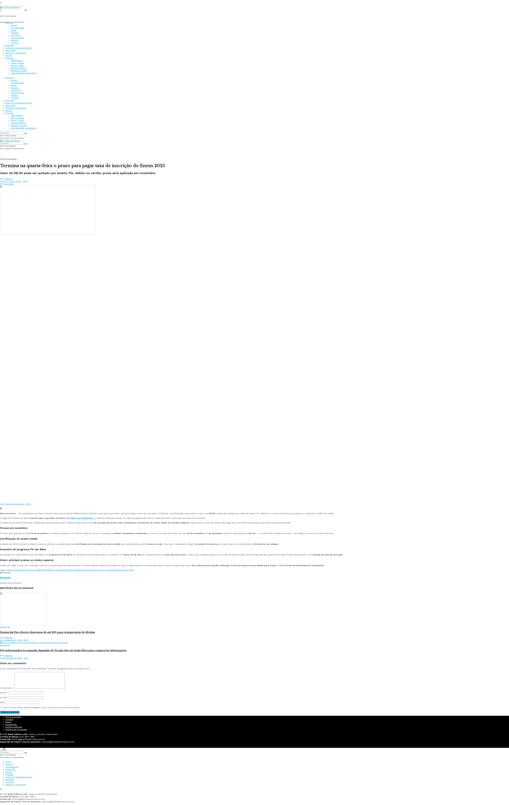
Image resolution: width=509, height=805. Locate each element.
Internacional (17, 38)
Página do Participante (82, 518)
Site (2, 702)
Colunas (9, 58)
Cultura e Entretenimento (18, 48)
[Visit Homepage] (10, 7)
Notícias (9, 22)
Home (3, 159)
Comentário (7, 688)
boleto (9, 570)
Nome (4, 692)
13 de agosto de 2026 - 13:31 (14, 658)
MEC (66, 570)
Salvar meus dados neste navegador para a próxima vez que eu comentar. (41, 707)
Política (14, 40)
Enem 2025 (54, 570)
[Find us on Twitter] (1, 3)
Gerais (14, 25)
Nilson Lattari (17, 65)
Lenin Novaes (17, 63)
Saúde (8, 55)
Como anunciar (13, 717)
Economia (16, 35)
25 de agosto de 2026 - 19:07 (14, 640)
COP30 (45, 570)
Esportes (9, 45)
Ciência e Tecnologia (15, 53)
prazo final (89, 570)
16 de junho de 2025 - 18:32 (14, 181)
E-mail (4, 697)
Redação (8, 179)
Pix (82, 570)
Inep (62, 570)
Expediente (11, 724)
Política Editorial (13, 727)
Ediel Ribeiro (17, 60)
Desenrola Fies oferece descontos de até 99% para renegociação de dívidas (47, 632)
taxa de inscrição (125, 570)
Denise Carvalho (19, 70)
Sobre (8, 722)
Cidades (15, 33)
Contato (9, 719)
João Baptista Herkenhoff (23, 73)
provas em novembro (106, 570)
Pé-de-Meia (75, 570)
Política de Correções (16, 729)
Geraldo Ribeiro (18, 68)
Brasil (13, 30)
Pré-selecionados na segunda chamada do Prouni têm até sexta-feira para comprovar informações (63, 650)
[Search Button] (26, 133)
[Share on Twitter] (1, 509)
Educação (10, 50)
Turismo (15, 43)
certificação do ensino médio (27, 570)
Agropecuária (17, 28)
